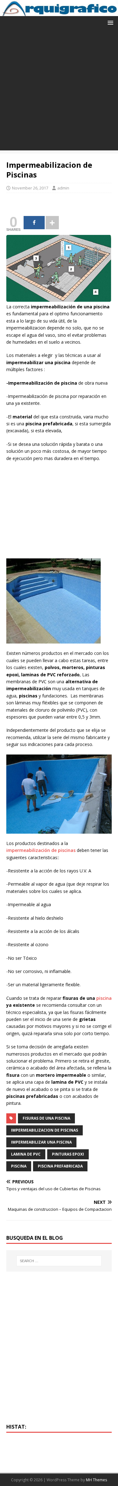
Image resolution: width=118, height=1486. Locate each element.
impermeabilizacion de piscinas (44, 1130)
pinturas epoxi (68, 1154)
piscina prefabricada (60, 1166)
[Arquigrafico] (59, 12)
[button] (109, 22)
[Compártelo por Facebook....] (34, 222)
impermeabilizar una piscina (41, 1142)
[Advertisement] (59, 91)
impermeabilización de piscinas (41, 850)
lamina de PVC (26, 1154)
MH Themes (96, 1480)
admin (63, 188)
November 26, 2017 (30, 188)
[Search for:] (59, 1261)
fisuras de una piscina (46, 1118)
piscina (104, 998)
